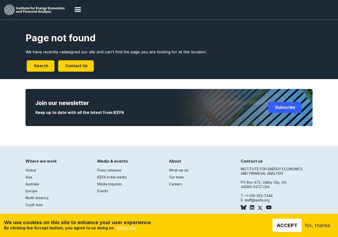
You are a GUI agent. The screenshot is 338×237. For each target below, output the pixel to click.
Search (40, 65)
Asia (28, 177)
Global (30, 170)
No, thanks (317, 225)
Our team (176, 177)
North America (36, 198)
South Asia (34, 205)
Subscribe (284, 107)
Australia (32, 184)
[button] (78, 10)
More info (127, 227)
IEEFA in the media (112, 177)
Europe (31, 191)
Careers (175, 184)
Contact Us (76, 65)
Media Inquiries (109, 184)
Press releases (109, 170)
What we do (179, 170)
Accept (287, 225)
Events (102, 191)
